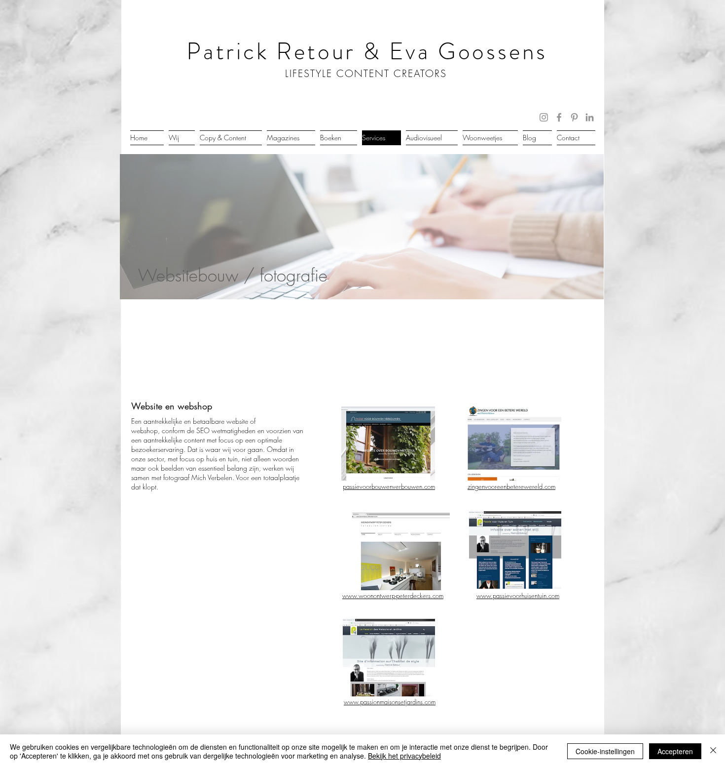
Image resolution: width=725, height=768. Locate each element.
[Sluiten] (713, 751)
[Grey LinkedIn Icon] (589, 117)
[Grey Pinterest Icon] (574, 117)
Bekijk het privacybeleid (404, 756)
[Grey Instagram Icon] (543, 117)
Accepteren (675, 751)
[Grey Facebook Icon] (559, 117)
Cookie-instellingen (605, 751)
